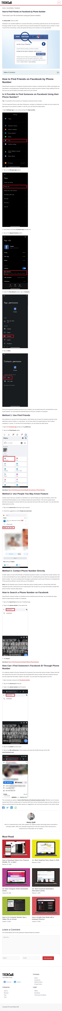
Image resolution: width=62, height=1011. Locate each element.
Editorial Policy (38, 982)
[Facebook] (3, 807)
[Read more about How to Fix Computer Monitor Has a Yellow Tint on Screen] (16, 906)
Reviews (6, 993)
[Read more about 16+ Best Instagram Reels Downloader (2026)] (16, 877)
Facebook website (25, 680)
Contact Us (37, 980)
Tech (5, 997)
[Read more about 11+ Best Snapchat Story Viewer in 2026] (46, 848)
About (36, 978)
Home (3, 8)
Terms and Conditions (40, 995)
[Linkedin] (11, 807)
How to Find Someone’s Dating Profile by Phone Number (23, 662)
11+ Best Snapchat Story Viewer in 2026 (45, 860)
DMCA (36, 991)
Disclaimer (37, 993)
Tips (5, 995)
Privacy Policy (38, 984)
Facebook (17, 8)
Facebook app (13, 427)
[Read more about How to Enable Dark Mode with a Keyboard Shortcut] (46, 906)
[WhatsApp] (16, 807)
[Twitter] (7, 807)
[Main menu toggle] (59, 2)
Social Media (10, 8)
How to (6, 991)
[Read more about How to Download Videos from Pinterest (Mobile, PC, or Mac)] (16, 848)
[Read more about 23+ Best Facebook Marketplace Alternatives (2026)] (46, 877)
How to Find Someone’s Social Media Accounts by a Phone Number (26, 490)
